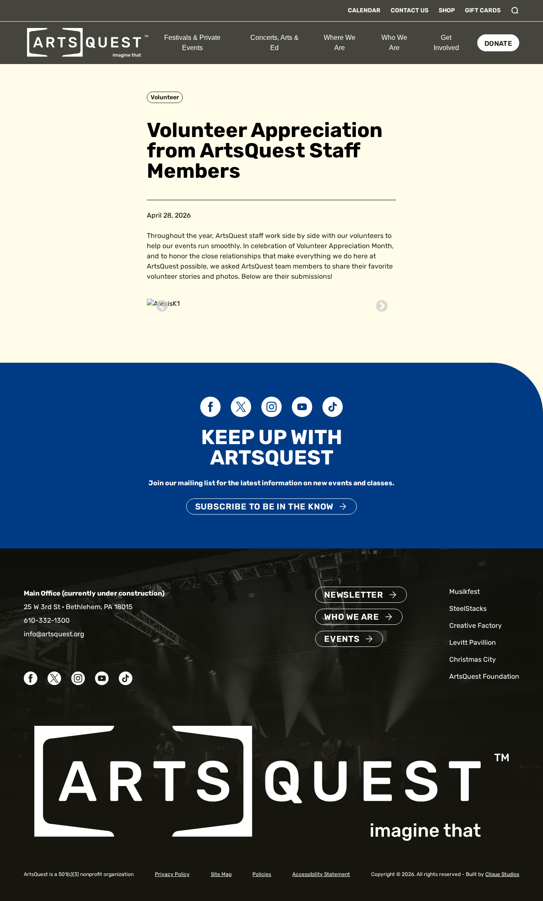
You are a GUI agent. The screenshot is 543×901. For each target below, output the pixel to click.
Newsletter (353, 595)
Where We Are (339, 42)
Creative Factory (475, 625)
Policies (261, 874)
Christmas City (472, 659)
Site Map (221, 874)
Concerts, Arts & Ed (274, 42)
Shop (447, 10)
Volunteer (165, 97)
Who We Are (394, 42)
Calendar (364, 10)
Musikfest (464, 592)
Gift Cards (483, 10)
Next (379, 303)
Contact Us (409, 10)
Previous (159, 303)
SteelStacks (468, 608)
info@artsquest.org (54, 634)
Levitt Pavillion (472, 642)
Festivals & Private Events (192, 42)
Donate (498, 43)
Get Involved (446, 42)
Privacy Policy (172, 874)
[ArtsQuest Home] (87, 42)
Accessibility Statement (321, 874)
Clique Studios (502, 874)
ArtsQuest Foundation (484, 676)
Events (342, 639)
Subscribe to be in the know (264, 506)
